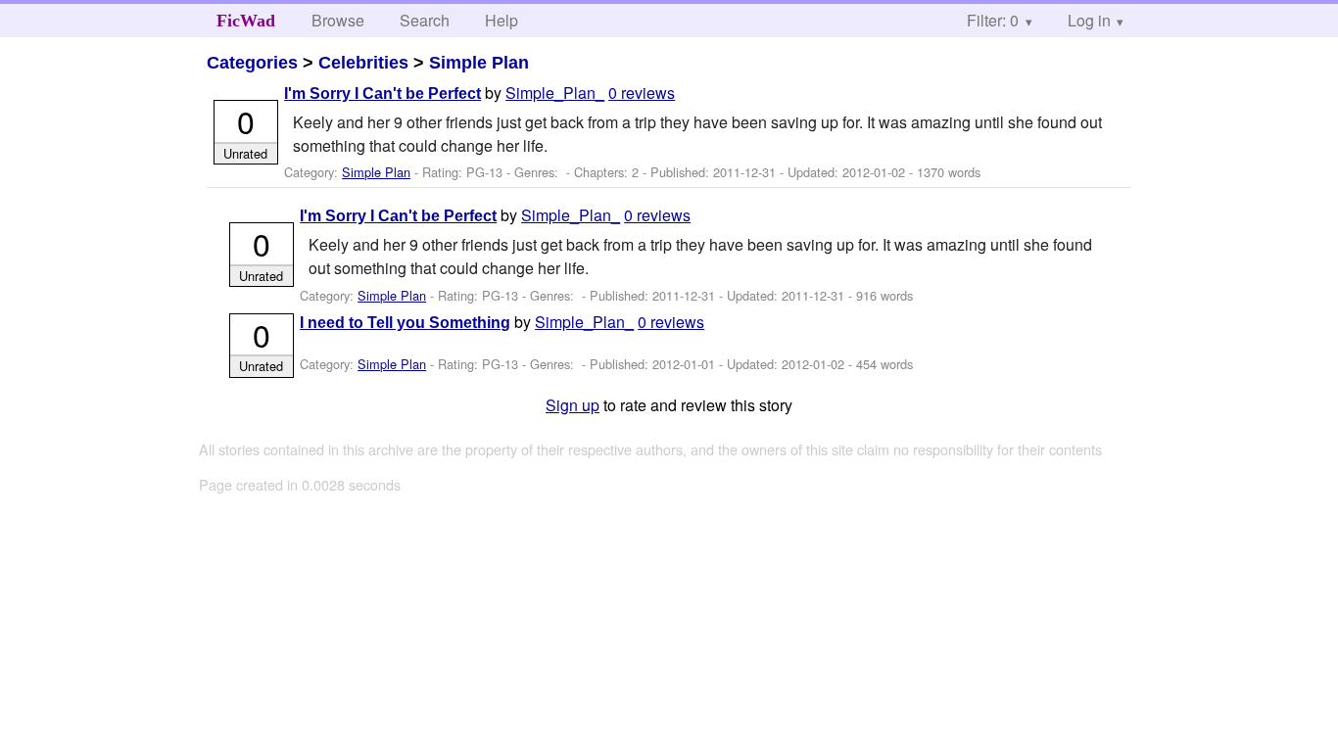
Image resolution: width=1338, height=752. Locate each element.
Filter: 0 (993, 20)
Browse (337, 20)
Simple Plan (479, 62)
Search (425, 20)
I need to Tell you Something (405, 322)
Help (501, 20)
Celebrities (363, 62)
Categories (252, 62)
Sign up (572, 405)
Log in (1089, 20)
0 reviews (641, 92)
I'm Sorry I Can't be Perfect (382, 93)
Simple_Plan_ (554, 92)
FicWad (245, 20)
